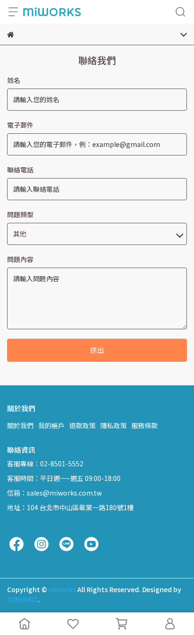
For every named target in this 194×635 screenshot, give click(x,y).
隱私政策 (113, 425)
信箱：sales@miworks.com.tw (54, 492)
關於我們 (20, 425)
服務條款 (144, 425)
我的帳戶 (51, 425)
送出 (97, 350)
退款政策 (82, 425)
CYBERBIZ (22, 599)
